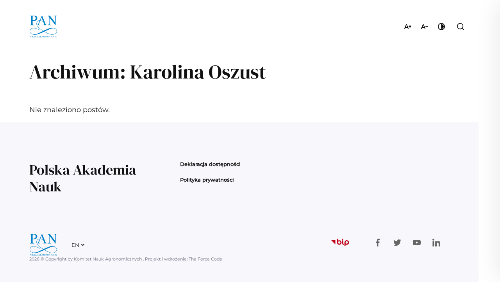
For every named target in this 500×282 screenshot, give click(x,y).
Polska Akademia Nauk (82, 178)
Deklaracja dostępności (210, 164)
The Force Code (205, 259)
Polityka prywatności (207, 180)
